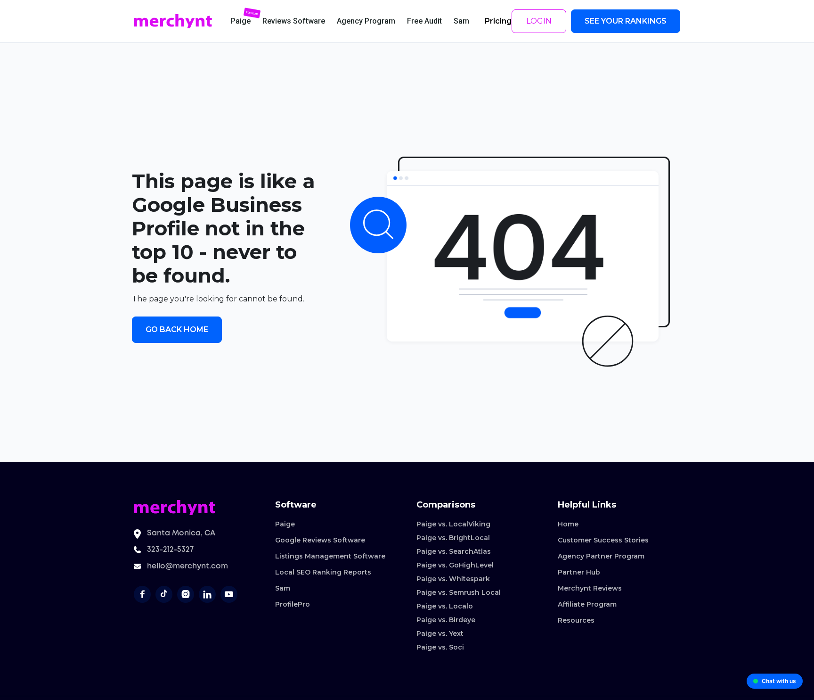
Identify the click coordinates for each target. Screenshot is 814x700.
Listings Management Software (330, 556)
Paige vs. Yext (440, 633)
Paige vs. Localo (444, 606)
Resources (576, 620)
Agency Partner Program (601, 556)
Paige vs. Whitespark (453, 579)
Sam (282, 588)
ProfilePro (292, 604)
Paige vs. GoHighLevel (455, 565)
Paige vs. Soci (440, 647)
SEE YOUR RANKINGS (626, 21)
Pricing (498, 21)
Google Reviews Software (320, 540)
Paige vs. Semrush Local (458, 592)
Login (539, 21)
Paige (285, 524)
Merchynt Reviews (590, 588)
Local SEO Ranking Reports (323, 572)
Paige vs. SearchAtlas (453, 551)
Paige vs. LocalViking (453, 524)
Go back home (177, 329)
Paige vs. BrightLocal (453, 537)
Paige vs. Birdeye (445, 620)
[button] (241, 21)
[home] (173, 21)
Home (568, 524)
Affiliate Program (587, 604)
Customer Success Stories (603, 540)
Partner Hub (579, 572)
